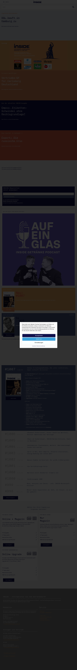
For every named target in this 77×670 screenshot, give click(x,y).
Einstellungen (39, 342)
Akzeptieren (39, 335)
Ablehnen (39, 339)
